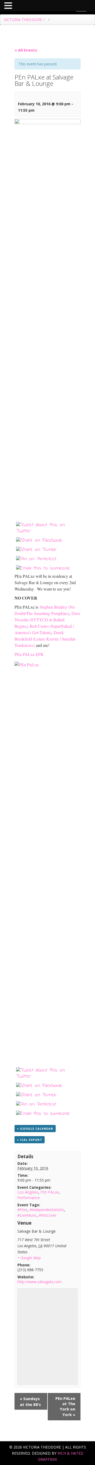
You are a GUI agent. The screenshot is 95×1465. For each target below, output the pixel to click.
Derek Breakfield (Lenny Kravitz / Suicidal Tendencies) (45, 639)
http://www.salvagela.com (39, 1281)
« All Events (26, 50)
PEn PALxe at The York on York (65, 1406)
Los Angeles (27, 1192)
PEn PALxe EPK (29, 654)
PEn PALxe (49, 1192)
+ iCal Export (29, 1140)
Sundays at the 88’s (30, 1401)
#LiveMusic (27, 1215)
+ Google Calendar (35, 1129)
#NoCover (47, 1215)
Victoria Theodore (23, 19)
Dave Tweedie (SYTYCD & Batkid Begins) (47, 619)
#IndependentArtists (47, 1209)
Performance (28, 1197)
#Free (22, 1209)
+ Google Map (29, 1257)
